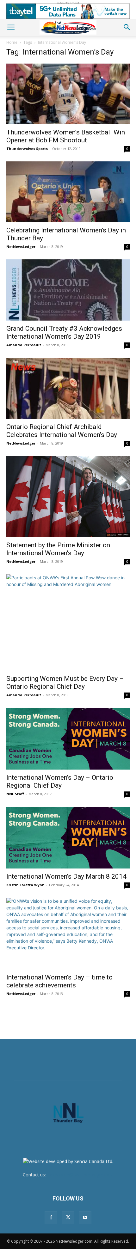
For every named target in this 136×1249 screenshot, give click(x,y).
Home (11, 42)
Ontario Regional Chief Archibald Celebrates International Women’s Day (61, 431)
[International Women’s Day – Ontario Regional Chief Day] (68, 739)
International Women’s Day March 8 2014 (66, 876)
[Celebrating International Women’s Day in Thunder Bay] (68, 192)
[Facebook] (51, 1217)
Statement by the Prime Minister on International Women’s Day (58, 549)
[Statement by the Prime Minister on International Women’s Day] (68, 496)
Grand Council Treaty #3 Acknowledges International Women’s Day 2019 (64, 332)
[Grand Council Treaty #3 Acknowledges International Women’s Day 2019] (68, 290)
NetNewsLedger (20, 246)
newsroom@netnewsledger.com (80, 1175)
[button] (11, 27)
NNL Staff (15, 793)
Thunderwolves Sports (27, 148)
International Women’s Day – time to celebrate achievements (59, 981)
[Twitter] (68, 1217)
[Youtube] (85, 1217)
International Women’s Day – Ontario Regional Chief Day (59, 781)
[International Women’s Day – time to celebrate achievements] (68, 933)
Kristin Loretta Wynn (25, 884)
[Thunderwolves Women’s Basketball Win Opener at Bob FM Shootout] (68, 93)
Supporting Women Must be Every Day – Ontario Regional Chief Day (65, 682)
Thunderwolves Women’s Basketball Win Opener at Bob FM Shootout (65, 136)
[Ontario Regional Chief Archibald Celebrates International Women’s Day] (68, 388)
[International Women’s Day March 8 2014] (68, 837)
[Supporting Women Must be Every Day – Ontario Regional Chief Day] (68, 622)
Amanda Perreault (23, 344)
